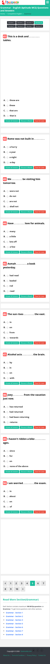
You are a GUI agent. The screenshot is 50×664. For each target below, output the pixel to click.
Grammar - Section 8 (14, 634)
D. (5, 115)
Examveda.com (26, 651)
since (12, 451)
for (11, 456)
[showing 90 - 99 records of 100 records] (5, 583)
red (11, 285)
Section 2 (20, 23)
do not (12, 196)
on (10, 327)
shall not (14, 206)
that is (13, 115)
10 (17, 589)
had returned (16, 412)
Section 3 (29, 23)
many (12, 231)
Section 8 (39, 26)
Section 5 (11, 26)
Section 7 (29, 26)
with (12, 378)
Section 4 (39, 23)
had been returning (19, 417)
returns (13, 422)
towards (14, 337)
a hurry (13, 147)
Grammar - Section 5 (14, 623)
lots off (13, 241)
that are (13, 110)
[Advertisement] (25, 72)
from (12, 332)
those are (14, 100)
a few (12, 246)
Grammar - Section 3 (14, 620)
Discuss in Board (26, 121)
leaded (12, 280)
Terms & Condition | (19, 655)
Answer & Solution (12, 121)
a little (12, 236)
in (11, 322)
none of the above (19, 466)
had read (14, 275)
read (12, 291)
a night (13, 157)
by (11, 362)
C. (4, 110)
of (11, 506)
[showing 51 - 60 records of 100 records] (23, 589)
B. (4, 105)
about (12, 496)
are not (13, 201)
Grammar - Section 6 (14, 627)
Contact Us (42, 655)
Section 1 (11, 23)
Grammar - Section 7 (14, 631)
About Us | (7, 655)
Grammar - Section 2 (14, 616)
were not (14, 191)
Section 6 (20, 26)
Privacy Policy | (32, 655)
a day (12, 162)
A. (5, 100)
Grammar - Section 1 (14, 613)
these (12, 105)
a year (12, 152)
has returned (16, 406)
